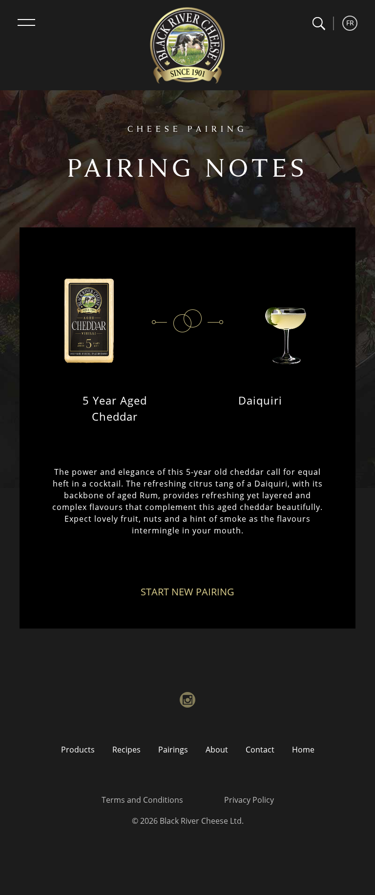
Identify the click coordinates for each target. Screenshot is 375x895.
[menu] (26, 22)
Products (78, 749)
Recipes (126, 749)
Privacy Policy (249, 799)
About (217, 749)
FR (350, 22)
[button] (318, 23)
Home (303, 749)
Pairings (173, 749)
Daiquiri (260, 400)
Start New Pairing (187, 591)
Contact (260, 749)
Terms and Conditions (142, 799)
